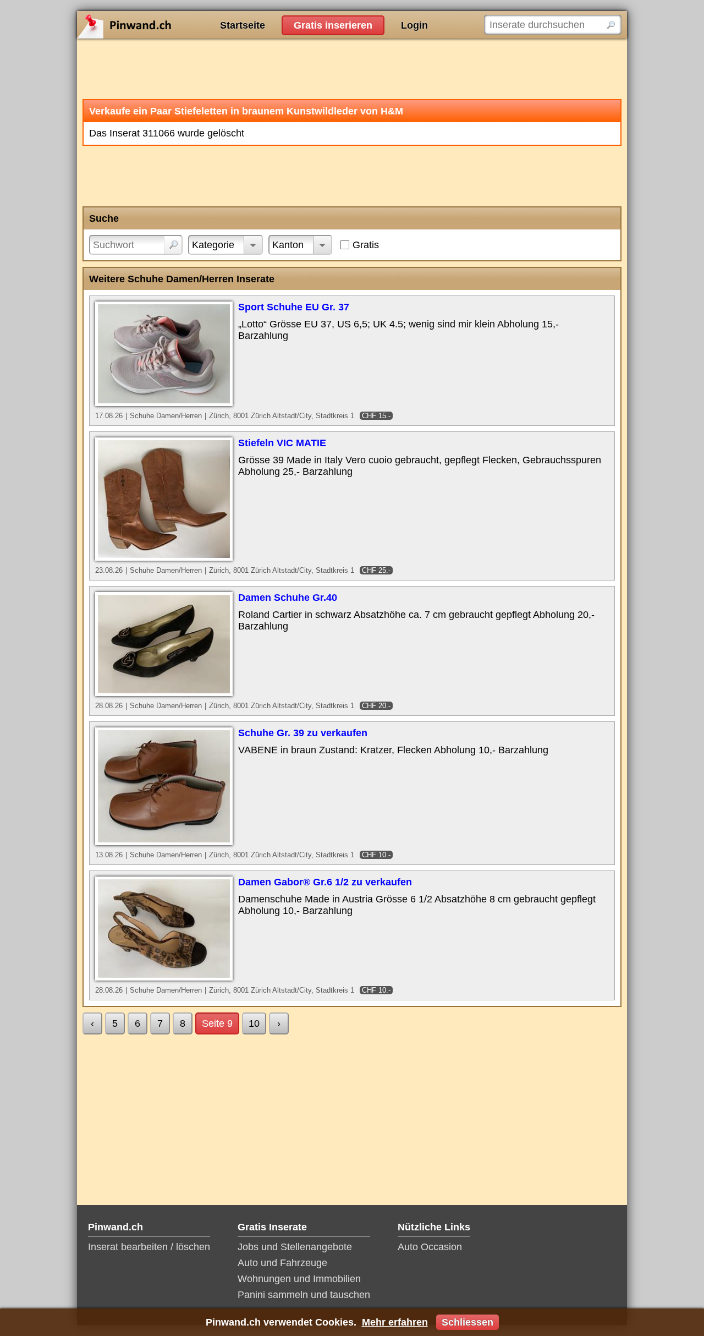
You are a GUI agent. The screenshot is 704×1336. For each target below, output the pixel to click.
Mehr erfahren (395, 1322)
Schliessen (467, 1322)
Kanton (288, 244)
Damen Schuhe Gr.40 (287, 597)
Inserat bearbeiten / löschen (149, 1246)
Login (414, 25)
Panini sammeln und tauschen (304, 1294)
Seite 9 (217, 1023)
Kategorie (213, 244)
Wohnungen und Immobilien (299, 1278)
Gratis (366, 244)
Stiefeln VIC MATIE (282, 442)
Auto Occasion (430, 1246)
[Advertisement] (352, 69)
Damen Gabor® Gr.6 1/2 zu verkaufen (325, 882)
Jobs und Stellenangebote (295, 1246)
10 (254, 1023)
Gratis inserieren (333, 25)
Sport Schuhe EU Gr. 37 (293, 307)
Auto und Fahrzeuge (282, 1262)
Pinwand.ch (159, 25)
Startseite (242, 25)
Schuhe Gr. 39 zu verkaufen (302, 732)
